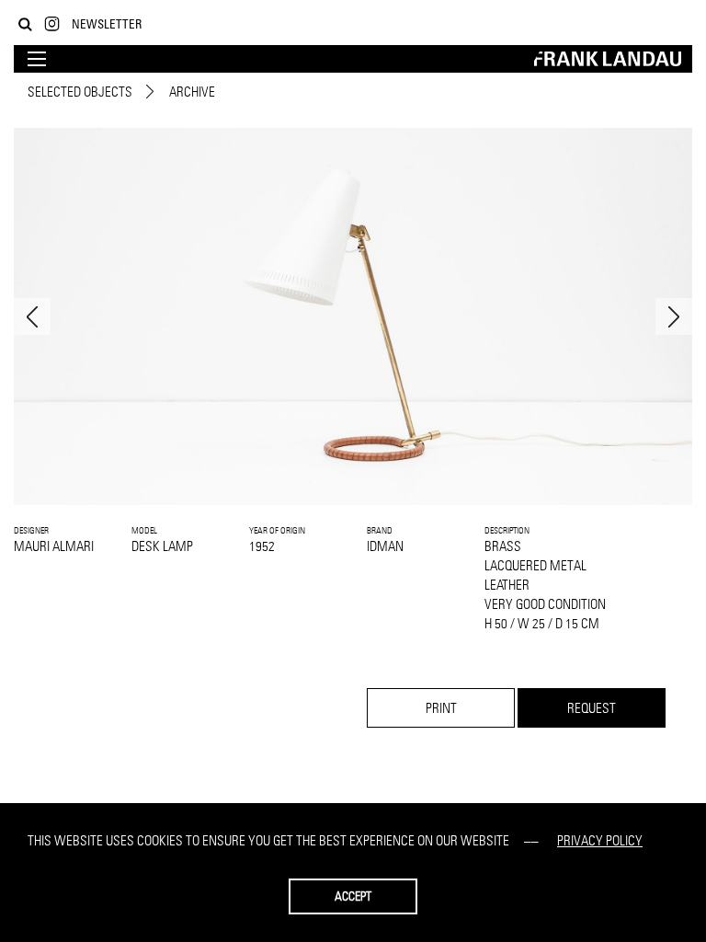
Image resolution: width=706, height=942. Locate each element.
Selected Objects (80, 91)
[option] (353, 316)
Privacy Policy (600, 840)
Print (441, 708)
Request (591, 708)
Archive (192, 91)
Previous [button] (32, 316)
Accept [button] (353, 896)
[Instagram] (52, 24)
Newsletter (107, 23)
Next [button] (673, 316)
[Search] (25, 24)
